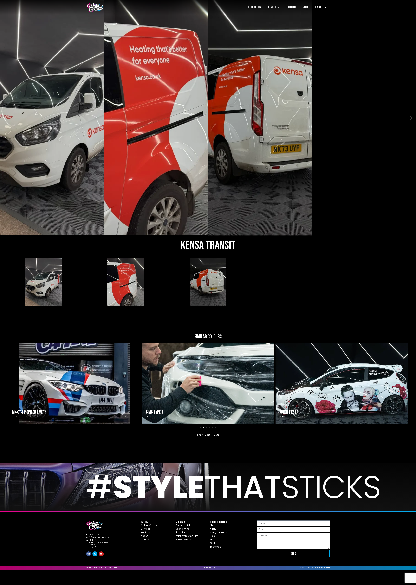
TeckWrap (215, 546)
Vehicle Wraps (183, 539)
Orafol (213, 543)
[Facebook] (88, 553)
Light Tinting (182, 532)
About (305, 7)
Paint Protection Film (187, 536)
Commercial (183, 525)
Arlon (213, 528)
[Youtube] (101, 553)
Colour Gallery (254, 7)
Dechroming (183, 528)
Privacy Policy (209, 568)
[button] (5, 118)
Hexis (212, 536)
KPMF (212, 539)
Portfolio (291, 7)
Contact (319, 7)
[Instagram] (94, 553)
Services (272, 7)
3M (211, 525)
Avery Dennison (218, 532)
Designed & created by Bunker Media (315, 568)
